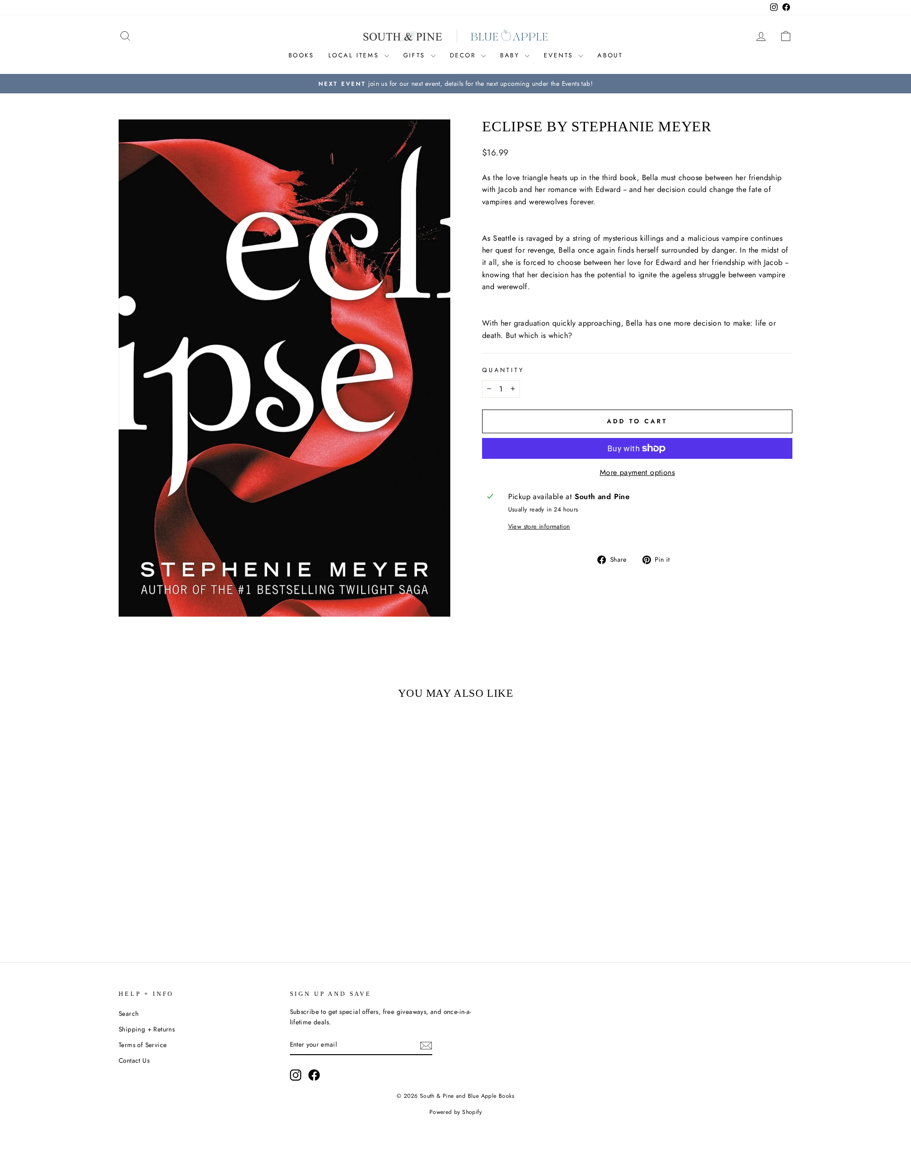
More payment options (637, 472)
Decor (464, 55)
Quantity (503, 369)
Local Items (355, 55)
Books (301, 55)
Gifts (415, 55)
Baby (511, 55)
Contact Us (134, 1060)
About (610, 55)
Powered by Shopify (455, 1112)
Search (129, 1013)
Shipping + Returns (147, 1029)
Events (560, 55)
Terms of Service (143, 1044)
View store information (539, 526)
